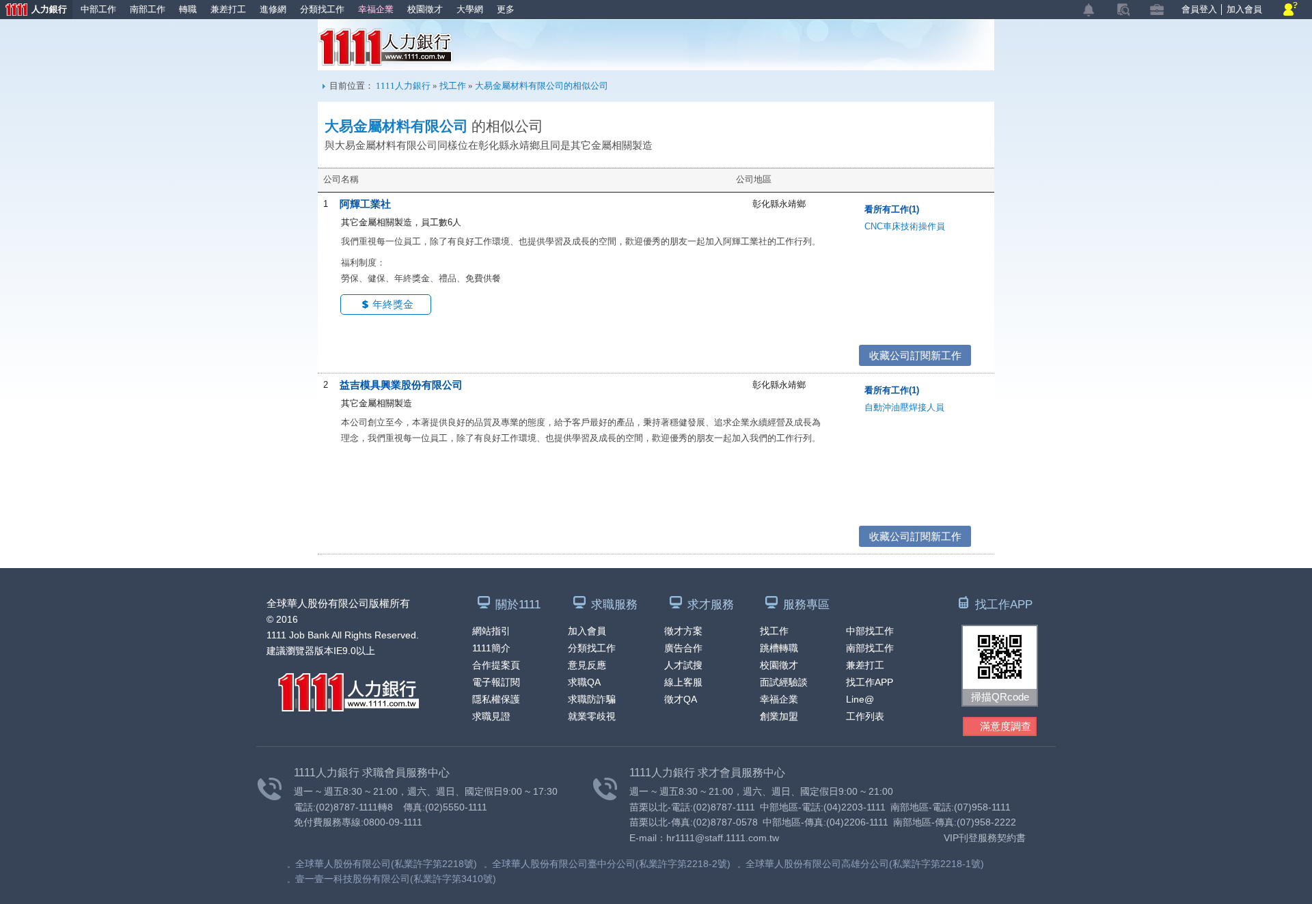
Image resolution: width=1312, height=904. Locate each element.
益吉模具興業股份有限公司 (401, 385)
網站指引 (491, 630)
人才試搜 (683, 665)
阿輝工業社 (365, 204)
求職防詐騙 (592, 699)
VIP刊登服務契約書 (985, 837)
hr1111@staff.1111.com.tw (722, 837)
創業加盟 (779, 716)
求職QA (584, 682)
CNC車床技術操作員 (904, 226)
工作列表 (865, 716)
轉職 (188, 9)
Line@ (860, 699)
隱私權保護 (496, 699)
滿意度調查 (1005, 726)
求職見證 (491, 716)
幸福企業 (376, 9)
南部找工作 (870, 647)
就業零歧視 (592, 716)
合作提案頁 (496, 665)
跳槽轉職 (779, 647)
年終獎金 (392, 304)
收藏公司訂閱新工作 (915, 355)
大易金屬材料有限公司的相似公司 (541, 86)
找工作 (452, 86)
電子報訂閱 (496, 682)
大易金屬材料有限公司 (396, 126)
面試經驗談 (784, 682)
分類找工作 (322, 9)
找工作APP (869, 682)
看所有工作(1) (891, 209)
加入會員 (1244, 9)
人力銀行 (33, 10)
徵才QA (680, 699)
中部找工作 (870, 630)
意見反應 (587, 665)
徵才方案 (683, 630)
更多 (506, 9)
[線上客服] (1290, 10)
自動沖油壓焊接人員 (904, 407)
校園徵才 (425, 9)
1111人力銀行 (386, 47)
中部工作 (98, 9)
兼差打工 (228, 9)
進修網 (273, 9)
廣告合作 (683, 647)
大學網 (469, 9)
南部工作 (147, 9)
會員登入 (1199, 9)
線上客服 (683, 682)
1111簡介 (491, 647)
